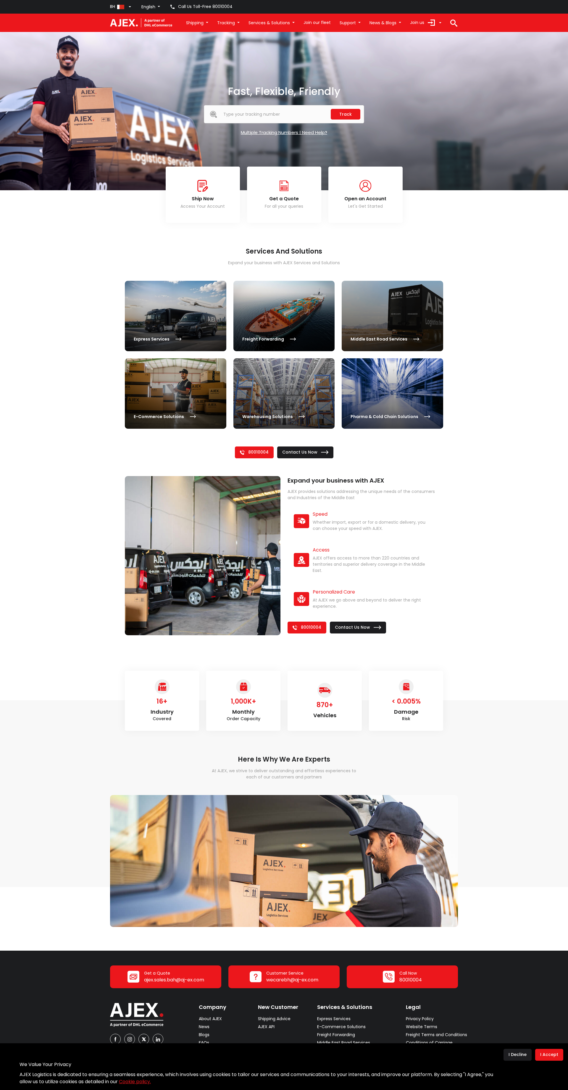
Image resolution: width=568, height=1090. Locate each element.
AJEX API (266, 1027)
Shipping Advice (274, 1019)
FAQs (204, 1043)
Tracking (226, 23)
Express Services (334, 1019)
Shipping (195, 23)
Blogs (204, 1035)
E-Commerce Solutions (341, 1027)
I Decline (518, 1054)
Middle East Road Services (343, 1043)
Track (345, 114)
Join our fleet (317, 22)
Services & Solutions (269, 23)
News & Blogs (382, 23)
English (148, 7)
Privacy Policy (420, 1019)
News (204, 1027)
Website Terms (421, 1027)
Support (348, 23)
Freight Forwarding (336, 1035)
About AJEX (210, 1019)
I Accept (549, 1054)
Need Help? (314, 132)
